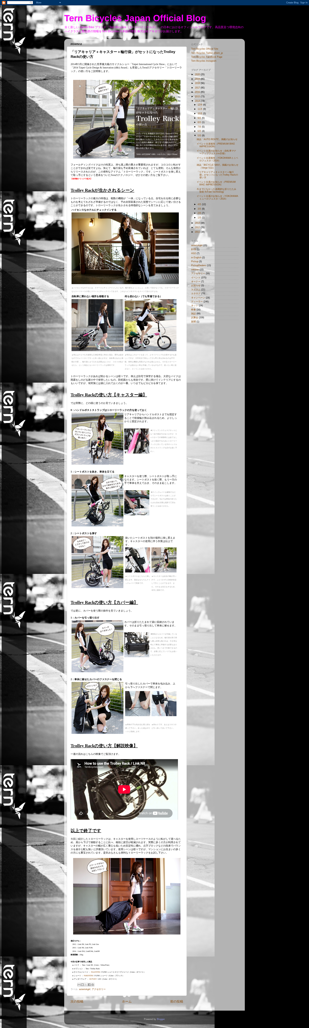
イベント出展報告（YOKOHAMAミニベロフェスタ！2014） (217, 159)
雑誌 (193, 313)
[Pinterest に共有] (92, 984)
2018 (198, 83)
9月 (200, 118)
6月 (200, 131)
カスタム (195, 289)
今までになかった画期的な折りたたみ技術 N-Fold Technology (216, 190)
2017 (198, 88)
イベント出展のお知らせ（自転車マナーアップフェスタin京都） (216, 152)
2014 (198, 101)
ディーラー (197, 301)
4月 (200, 204)
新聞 (193, 321)
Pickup (194, 261)
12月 (200, 105)
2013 (198, 223)
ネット (194, 305)
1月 (200, 217)
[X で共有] (86, 984)
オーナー (195, 281)
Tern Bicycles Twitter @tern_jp (207, 53)
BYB (193, 249)
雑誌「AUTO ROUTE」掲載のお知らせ (217, 139)
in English (196, 257)
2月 (200, 213)
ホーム (127, 1001)
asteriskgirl (84, 989)
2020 (198, 74)
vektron (195, 269)
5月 (200, 135)
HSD (193, 253)
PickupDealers (198, 265)
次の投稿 (76, 1001)
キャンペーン (198, 297)
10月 (200, 113)
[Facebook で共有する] (89, 984)
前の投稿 (176, 1001)
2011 (198, 232)
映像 (193, 309)
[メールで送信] (79, 984)
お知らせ (195, 285)
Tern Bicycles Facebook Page (206, 57)
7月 (200, 127)
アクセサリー (99, 989)
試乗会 (194, 317)
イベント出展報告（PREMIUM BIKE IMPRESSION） (216, 145)
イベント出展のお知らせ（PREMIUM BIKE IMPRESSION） (216, 183)
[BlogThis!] (82, 984)
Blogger (161, 1019)
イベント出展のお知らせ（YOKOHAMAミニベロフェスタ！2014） (217, 197)
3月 (200, 209)
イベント (195, 277)
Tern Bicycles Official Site (204, 49)
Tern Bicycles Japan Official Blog (135, 18)
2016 (198, 92)
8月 (200, 122)
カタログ (195, 293)
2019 (198, 79)
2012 (198, 227)
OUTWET (93, 979)
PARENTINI (88, 976)
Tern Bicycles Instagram (203, 61)
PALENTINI (95, 972)
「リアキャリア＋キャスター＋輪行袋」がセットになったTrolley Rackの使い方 (217, 175)
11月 (200, 109)
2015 (198, 96)
